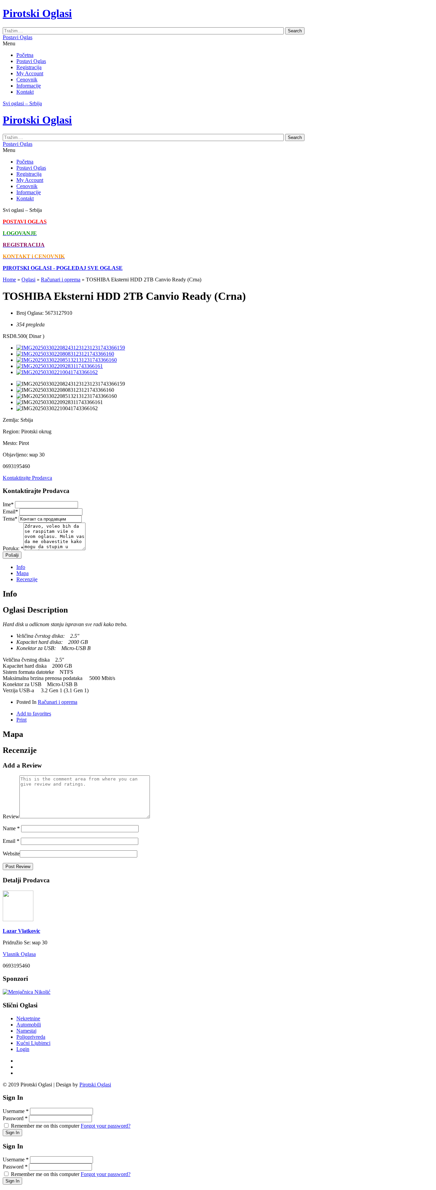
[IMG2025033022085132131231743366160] (66, 360)
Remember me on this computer (45, 1126)
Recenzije (26, 579)
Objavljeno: (15, 455)
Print (21, 720)
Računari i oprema (60, 279)
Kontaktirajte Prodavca (27, 478)
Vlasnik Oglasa (19, 954)
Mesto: (10, 443)
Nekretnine (28, 1018)
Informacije (28, 86)
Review (11, 816)
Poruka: (13, 548)
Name (11, 828)
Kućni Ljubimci (33, 1043)
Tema (10, 519)
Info (20, 567)
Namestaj (26, 1031)
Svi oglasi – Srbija (22, 103)
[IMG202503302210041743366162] (57, 372)
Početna (24, 55)
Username (16, 1111)
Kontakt (25, 92)
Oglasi (28, 279)
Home (9, 279)
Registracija (29, 67)
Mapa (22, 573)
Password (15, 1118)
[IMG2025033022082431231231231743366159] (70, 348)
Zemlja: (11, 420)
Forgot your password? (105, 1126)
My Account (29, 73)
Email (10, 511)
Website (11, 853)
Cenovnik (26, 79)
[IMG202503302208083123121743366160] (65, 354)
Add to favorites (33, 713)
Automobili (28, 1024)
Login (22, 1049)
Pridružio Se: (17, 942)
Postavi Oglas (17, 37)
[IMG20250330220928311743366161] (59, 366)
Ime (8, 504)
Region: (11, 431)
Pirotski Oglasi (95, 1084)
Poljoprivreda (30, 1037)
